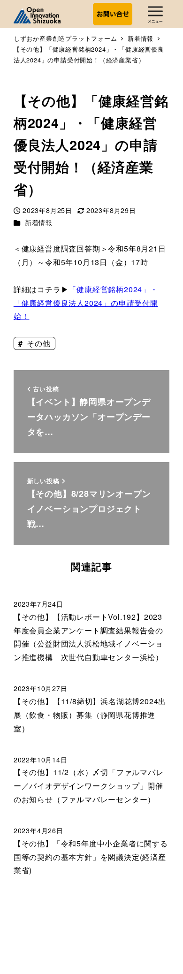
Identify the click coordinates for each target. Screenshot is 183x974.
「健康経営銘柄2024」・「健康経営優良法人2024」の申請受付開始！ (86, 303)
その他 (37, 343)
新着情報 (39, 222)
